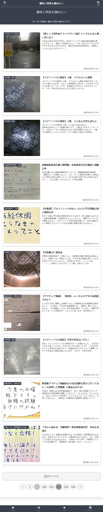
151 (51, 487)
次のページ (51, 476)
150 (44, 487)
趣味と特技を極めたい (51, 3)
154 (73, 487)
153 (66, 487)
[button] (95, 403)
